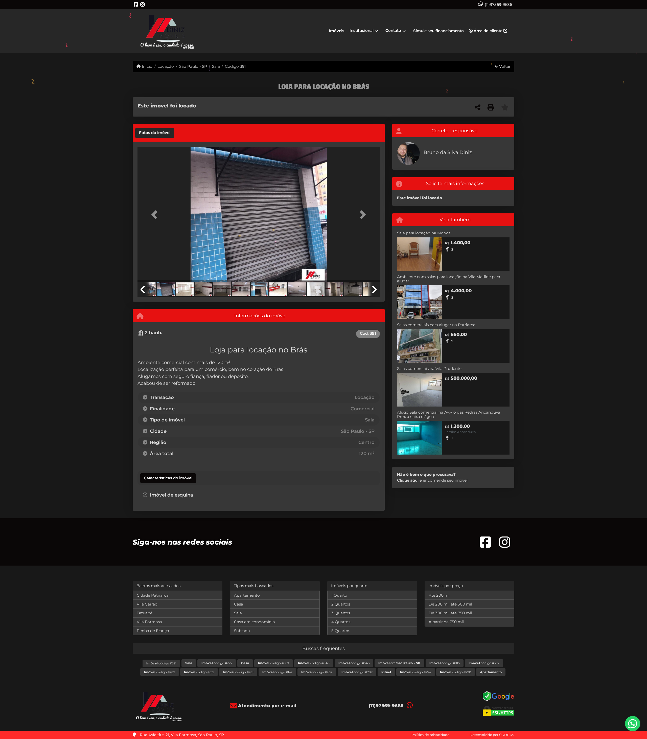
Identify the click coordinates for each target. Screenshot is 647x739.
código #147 (277, 672)
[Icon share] (136, 4)
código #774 (415, 672)
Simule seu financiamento (438, 30)
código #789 (159, 672)
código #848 (314, 663)
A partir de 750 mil (446, 621)
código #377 (484, 663)
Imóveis (336, 30)
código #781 (238, 672)
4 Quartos (340, 621)
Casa (238, 604)
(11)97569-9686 (498, 4)
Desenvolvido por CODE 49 (492, 735)
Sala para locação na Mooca (424, 233)
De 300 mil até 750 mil (450, 613)
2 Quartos (340, 604)
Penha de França (153, 630)
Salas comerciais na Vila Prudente (429, 368)
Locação (165, 66)
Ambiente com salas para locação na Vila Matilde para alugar (448, 278)
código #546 (353, 663)
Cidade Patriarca (153, 595)
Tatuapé (144, 613)
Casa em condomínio (254, 621)
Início (146, 66)
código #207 (316, 672)
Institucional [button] (362, 30)
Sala (216, 66)
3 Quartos (340, 613)
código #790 (455, 672)
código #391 (161, 663)
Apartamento (247, 595)
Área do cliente (488, 30)
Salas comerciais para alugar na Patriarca (436, 324)
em (399, 663)
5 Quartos (340, 630)
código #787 (357, 672)
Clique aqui (408, 480)
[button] (155, 215)
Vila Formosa (149, 621)
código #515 (199, 672)
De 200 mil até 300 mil (450, 604)
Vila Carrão (147, 604)
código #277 (216, 663)
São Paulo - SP (193, 66)
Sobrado (242, 630)
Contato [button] (393, 30)
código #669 (273, 663)
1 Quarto (339, 595)
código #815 (444, 663)
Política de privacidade (430, 735)
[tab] (154, 133)
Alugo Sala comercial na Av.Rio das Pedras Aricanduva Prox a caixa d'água (448, 414)
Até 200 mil (440, 595)
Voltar (504, 66)
